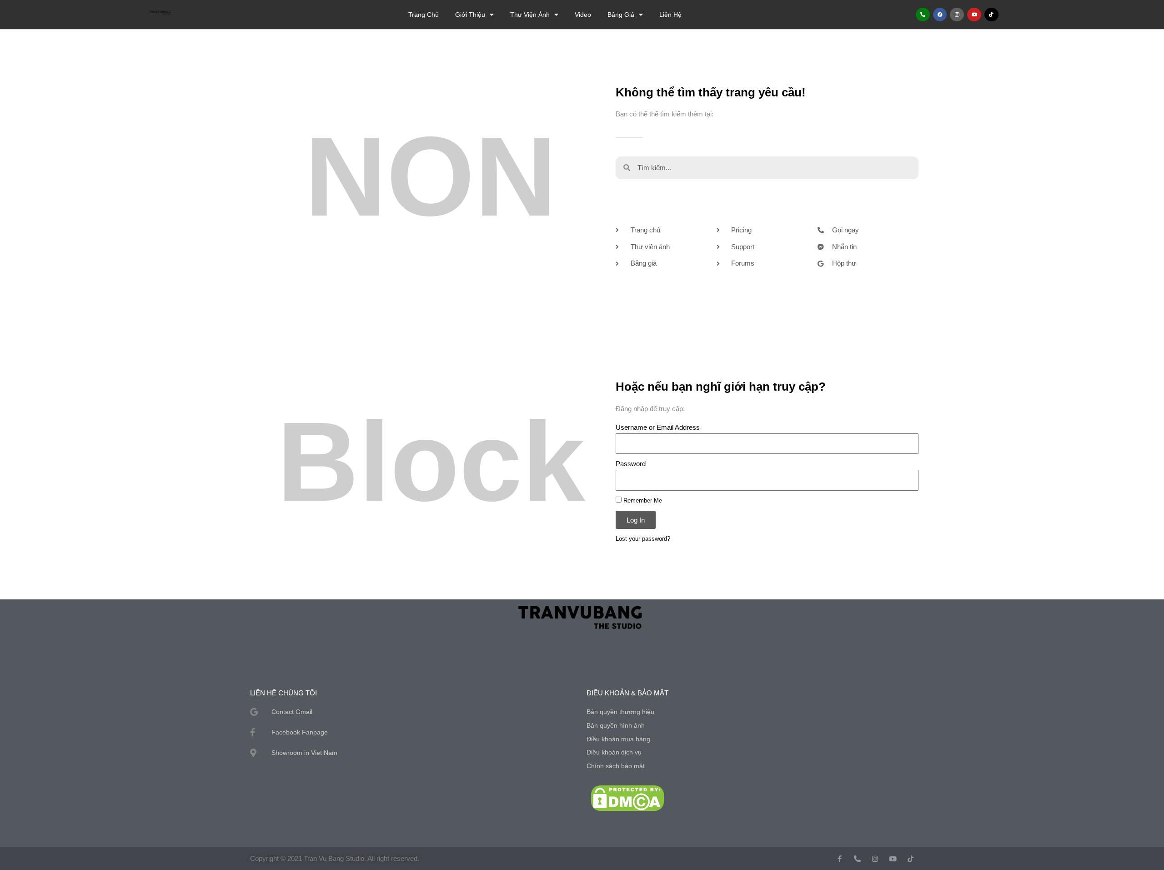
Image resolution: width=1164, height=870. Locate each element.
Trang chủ (423, 14)
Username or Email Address (658, 427)
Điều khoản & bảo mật (627, 693)
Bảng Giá (620, 14)
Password (631, 464)
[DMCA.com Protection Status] (627, 797)
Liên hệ (670, 14)
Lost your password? (643, 538)
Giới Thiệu (470, 14)
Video (583, 14)
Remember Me (642, 500)
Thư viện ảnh (530, 14)
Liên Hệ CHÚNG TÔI (283, 693)
